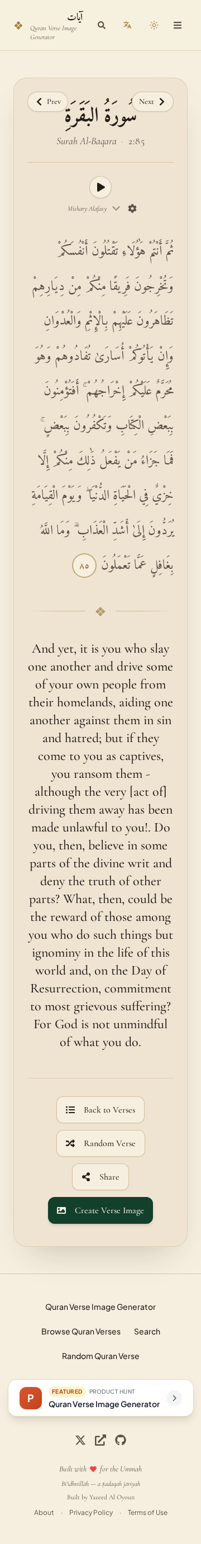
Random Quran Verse (101, 1356)
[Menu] (178, 25)
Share (109, 1176)
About (44, 1512)
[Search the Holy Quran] (102, 25)
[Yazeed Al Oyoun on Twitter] (100, 1440)
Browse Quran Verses (81, 1331)
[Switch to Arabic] (127, 25)
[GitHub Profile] (120, 1440)
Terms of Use (148, 1512)
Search (147, 1331)
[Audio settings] (132, 208)
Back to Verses (109, 1109)
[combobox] (94, 208)
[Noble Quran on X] (80, 1440)
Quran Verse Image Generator (100, 1306)
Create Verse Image (109, 1210)
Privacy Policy (91, 1512)
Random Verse (110, 1143)
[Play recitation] (100, 187)
